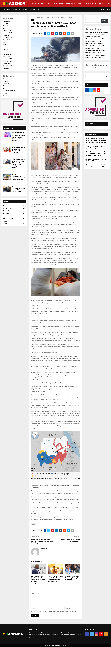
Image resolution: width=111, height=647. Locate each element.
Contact (39, 9)
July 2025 (5, 42)
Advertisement (32, 9)
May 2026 (5, 23)
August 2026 (6, 21)
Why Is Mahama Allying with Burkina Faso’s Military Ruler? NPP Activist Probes (55, 578)
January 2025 (7, 56)
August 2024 (6, 68)
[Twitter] (92, 634)
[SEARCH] (106, 76)
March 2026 (6, 28)
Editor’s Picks (71, 3)
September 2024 (7, 66)
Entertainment (91, 3)
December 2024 (7, 59)
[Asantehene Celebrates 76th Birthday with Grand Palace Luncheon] (7, 177)
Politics (41, 3)
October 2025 (6, 35)
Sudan (33, 524)
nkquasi (34, 29)
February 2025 (7, 54)
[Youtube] (101, 634)
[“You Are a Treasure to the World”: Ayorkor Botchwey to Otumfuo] (7, 149)
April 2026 (6, 26)
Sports (80, 3)
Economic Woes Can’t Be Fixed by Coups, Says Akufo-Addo (72, 577)
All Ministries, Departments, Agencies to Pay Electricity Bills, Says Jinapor (42, 541)
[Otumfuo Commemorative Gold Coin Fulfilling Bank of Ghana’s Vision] (7, 189)
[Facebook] (87, 634)
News (48, 3)
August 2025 (6, 40)
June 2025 (6, 44)
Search (87, 17)
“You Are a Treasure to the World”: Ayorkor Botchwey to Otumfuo (18, 150)
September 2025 (7, 37)
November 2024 (7, 61)
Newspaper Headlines (9, 90)
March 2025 (6, 51)
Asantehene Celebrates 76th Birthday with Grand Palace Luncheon (18, 177)
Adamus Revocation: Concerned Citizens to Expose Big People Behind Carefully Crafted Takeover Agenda (18, 136)
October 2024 (6, 63)
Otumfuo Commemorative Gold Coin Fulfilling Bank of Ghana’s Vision (18, 189)
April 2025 (6, 49)
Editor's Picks (6, 83)
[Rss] (106, 634)
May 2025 (5, 47)
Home (34, 3)
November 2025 (7, 33)
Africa (101, 3)
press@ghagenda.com (42, 637)
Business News (58, 3)
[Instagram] (96, 634)
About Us (25, 9)
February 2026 (7, 30)
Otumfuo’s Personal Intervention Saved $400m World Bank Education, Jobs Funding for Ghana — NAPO (18, 163)
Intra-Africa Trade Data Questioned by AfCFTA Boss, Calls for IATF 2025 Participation (38, 579)
